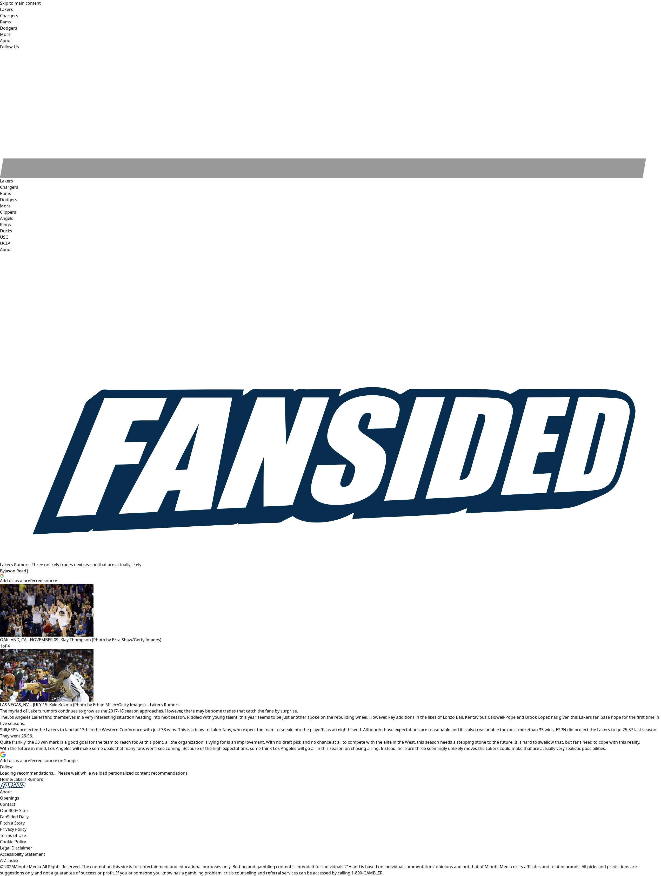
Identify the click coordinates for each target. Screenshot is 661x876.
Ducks (6, 231)
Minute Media (27, 867)
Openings (9, 798)
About (6, 249)
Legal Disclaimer (16, 848)
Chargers (9, 187)
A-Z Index (9, 860)
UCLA (5, 243)
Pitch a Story (12, 823)
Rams (5, 193)
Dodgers (8, 199)
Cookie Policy (13, 842)
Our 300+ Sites (14, 810)
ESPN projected (23, 730)
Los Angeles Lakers (26, 717)
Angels (6, 218)
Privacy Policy (13, 829)
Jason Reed (15, 571)
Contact (7, 804)
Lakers (6, 181)
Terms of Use (13, 835)
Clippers (8, 212)
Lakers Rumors (28, 779)
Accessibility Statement (22, 854)
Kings (5, 224)
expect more (516, 730)
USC (4, 237)
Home (6, 779)
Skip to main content (20, 3)
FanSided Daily (14, 817)
